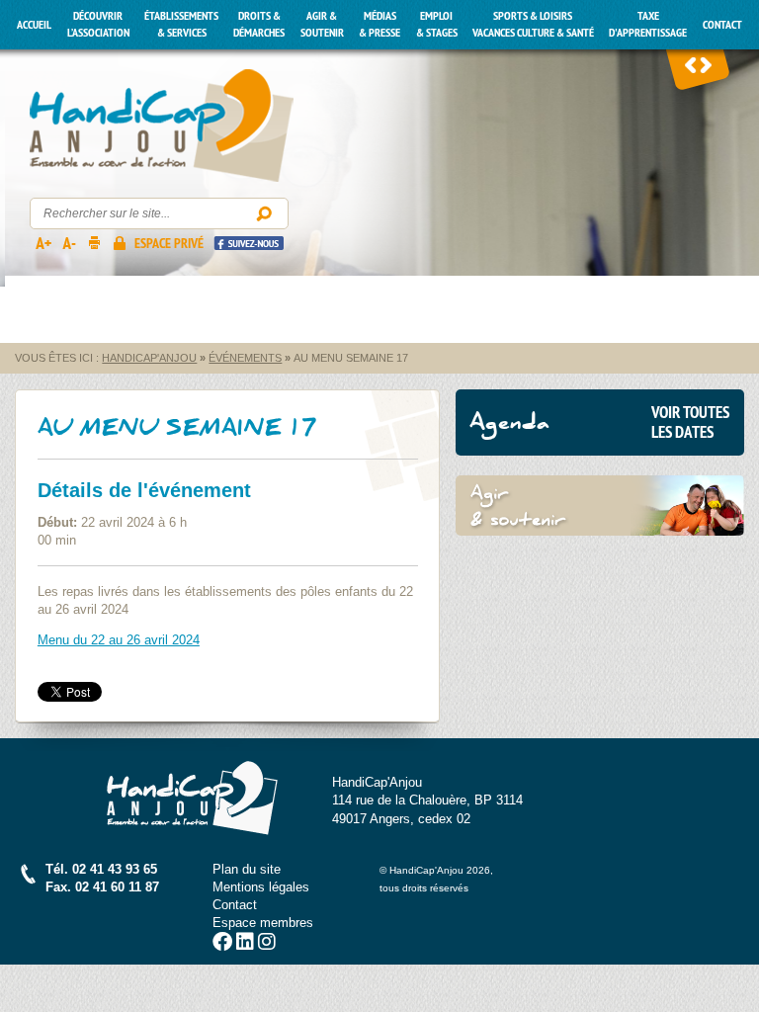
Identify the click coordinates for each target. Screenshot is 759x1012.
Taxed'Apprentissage (648, 24)
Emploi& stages (437, 24)
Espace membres (262, 922)
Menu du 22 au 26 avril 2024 (119, 639)
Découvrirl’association (98, 24)
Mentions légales (260, 887)
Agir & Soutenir (322, 24)
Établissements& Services (181, 24)
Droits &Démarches (259, 24)
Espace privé (169, 243)
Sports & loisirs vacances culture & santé (533, 24)
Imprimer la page (94, 242)
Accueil (34, 25)
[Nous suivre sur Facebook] (222, 944)
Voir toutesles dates (690, 422)
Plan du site (246, 869)
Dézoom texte (68, 242)
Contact (722, 25)
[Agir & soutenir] (600, 505)
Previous (691, 64)
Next (706, 64)
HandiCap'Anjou (162, 126)
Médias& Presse (379, 24)
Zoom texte (42, 242)
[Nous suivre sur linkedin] (245, 944)
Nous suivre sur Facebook (248, 242)
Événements (245, 358)
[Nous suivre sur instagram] (267, 944)
